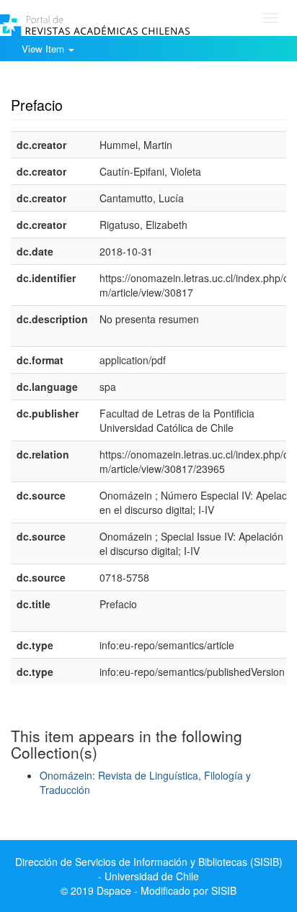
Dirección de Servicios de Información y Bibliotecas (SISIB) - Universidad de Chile (149, 868)
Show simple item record (67, 83)
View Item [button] (44, 48)
